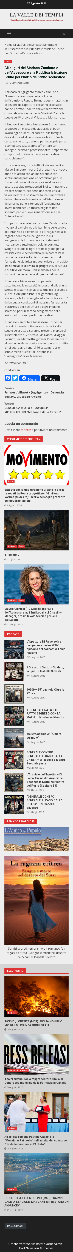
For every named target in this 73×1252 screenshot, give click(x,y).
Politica (12, 600)
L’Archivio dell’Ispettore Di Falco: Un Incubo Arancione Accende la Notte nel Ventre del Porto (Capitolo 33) (14, 782)
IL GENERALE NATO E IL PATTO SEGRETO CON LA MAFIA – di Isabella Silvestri (14, 716)
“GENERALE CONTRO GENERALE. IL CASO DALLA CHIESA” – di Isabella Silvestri (14, 804)
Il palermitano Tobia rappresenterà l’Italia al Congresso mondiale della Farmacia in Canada (36, 1054)
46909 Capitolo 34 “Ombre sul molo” (14, 738)
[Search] (64, 33)
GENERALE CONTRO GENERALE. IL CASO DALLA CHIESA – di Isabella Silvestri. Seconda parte (14, 760)
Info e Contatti (15, 1225)
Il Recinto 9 (36, 530)
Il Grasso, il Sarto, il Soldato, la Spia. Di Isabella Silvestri (14, 671)
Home (8, 45)
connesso (27, 430)
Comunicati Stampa (17, 1070)
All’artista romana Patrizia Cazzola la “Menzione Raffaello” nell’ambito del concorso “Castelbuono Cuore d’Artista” (36, 1112)
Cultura (12, 546)
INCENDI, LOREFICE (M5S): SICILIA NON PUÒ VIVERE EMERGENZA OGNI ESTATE (36, 996)
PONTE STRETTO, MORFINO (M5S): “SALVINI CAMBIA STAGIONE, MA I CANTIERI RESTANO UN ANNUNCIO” (36, 1173)
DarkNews (26, 1248)
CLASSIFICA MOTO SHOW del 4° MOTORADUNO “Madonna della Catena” (32, 408)
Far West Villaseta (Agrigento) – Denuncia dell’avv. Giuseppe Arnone (34, 392)
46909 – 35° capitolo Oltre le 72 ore (14, 694)
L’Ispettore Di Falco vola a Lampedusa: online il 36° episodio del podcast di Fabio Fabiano (14, 649)
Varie (8, 61)
